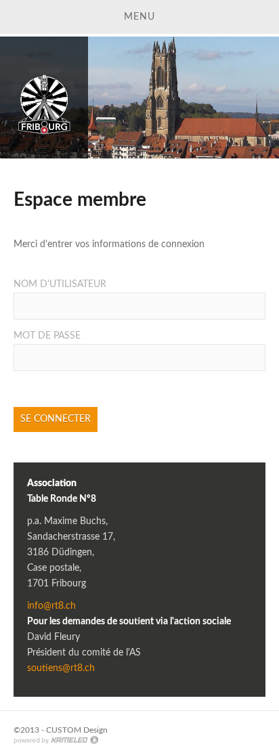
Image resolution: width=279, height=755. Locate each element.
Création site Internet (56, 740)
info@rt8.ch (51, 606)
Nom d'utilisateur (60, 284)
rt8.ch (44, 97)
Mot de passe (47, 336)
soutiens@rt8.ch (61, 668)
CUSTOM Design (77, 730)
